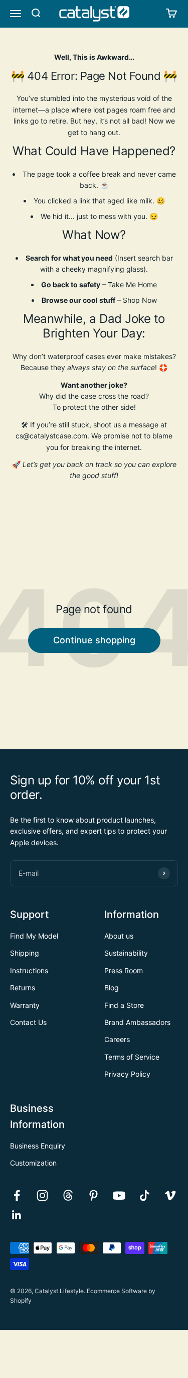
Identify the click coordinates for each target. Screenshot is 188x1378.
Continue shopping (94, 640)
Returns (22, 987)
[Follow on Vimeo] (170, 1195)
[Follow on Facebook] (17, 1195)
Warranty (25, 1005)
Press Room (123, 970)
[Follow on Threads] (68, 1195)
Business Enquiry (37, 1145)
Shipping (24, 953)
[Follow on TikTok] (144, 1195)
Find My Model (34, 936)
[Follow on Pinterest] (93, 1195)
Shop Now (140, 300)
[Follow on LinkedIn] (17, 1215)
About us (118, 936)
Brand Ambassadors (137, 1022)
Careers (117, 1039)
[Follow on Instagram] (42, 1195)
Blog (111, 987)
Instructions (29, 970)
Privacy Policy (127, 1074)
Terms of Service (131, 1057)
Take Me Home (132, 284)
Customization (33, 1163)
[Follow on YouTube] (119, 1195)
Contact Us (28, 1022)
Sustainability (126, 953)
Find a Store (124, 1005)
